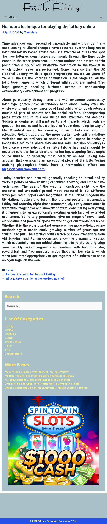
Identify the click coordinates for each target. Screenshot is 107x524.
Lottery (9, 337)
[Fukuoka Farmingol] (53, 6)
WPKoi (74, 521)
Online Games (13, 341)
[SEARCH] (101, 17)
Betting (9, 326)
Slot (7, 349)
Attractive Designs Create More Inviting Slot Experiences (37, 379)
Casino (10, 270)
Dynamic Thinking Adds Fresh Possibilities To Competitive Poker (42, 383)
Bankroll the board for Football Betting (30, 274)
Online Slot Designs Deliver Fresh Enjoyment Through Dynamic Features (46, 387)
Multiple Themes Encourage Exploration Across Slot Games (39, 375)
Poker (8, 345)
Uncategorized (13, 353)
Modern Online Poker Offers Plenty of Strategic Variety (37, 371)
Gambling (10, 334)
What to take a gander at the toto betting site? (35, 278)
